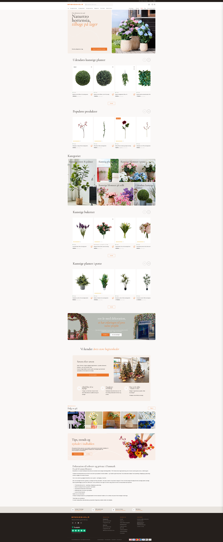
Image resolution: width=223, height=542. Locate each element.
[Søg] (85, 4)
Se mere (82, 182)
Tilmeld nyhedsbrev (78, 454)
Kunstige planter (81, 8)
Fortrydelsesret (119, 539)
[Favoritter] (152, 4)
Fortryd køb (122, 533)
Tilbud (141, 8)
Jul (68, 8)
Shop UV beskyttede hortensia (99, 49)
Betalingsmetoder (123, 524)
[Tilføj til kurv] (91, 94)
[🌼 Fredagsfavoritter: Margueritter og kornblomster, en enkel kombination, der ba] (146, 420)
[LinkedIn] (78, 523)
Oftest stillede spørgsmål (125, 522)
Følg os (151, 408)
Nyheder (137, 8)
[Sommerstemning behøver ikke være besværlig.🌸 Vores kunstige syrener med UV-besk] (76, 420)
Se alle (111, 103)
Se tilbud (88, 454)
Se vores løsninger (116, 334)
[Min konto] (154, 4)
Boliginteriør (96, 8)
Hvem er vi (122, 520)
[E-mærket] (81, 523)
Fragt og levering (123, 526)
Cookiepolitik (113, 539)
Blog (145, 8)
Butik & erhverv (109, 8)
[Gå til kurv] (149, 4)
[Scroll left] (144, 60)
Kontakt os (105, 334)
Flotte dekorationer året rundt (78, 13)
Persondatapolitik (107, 539)
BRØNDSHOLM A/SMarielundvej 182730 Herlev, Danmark (141, 523)
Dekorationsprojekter (151, 8)
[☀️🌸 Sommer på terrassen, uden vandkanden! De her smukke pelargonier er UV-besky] (111, 420)
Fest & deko (102, 8)
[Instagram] (73, 523)
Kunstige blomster (73, 8)
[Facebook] (75, 523)
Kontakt (121, 519)
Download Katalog (123, 531)
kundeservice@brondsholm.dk (142, 519)
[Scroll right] (148, 60)
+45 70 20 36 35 (140, 520)
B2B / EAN (122, 527)
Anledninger (131, 8)
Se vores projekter (93, 375)
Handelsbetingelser (100, 539)
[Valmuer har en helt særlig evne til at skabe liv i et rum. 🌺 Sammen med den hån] (93, 420)
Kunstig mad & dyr (89, 8)
